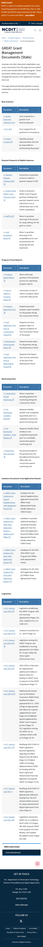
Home (4, 38)
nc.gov (8, 928)
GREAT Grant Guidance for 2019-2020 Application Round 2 (9, 556)
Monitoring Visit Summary (9, 452)
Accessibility (33, 928)
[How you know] (19, 23)
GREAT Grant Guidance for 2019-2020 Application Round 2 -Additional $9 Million (9, 528)
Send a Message (21, 904)
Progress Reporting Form (9, 308)
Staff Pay (8, 216)
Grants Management (13, 852)
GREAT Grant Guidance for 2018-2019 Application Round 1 (9, 575)
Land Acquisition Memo (7, 235)
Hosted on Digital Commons (21, 942)
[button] (33, 30)
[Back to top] (37, 864)
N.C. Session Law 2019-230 (9, 642)
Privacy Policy (31, 932)
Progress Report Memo (8, 276)
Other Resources (28, 38)
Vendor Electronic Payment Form (9, 119)
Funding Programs (14, 38)
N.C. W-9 (8, 129)
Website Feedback (19, 928)
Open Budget (21, 936)
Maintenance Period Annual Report (9, 344)
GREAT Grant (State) (11, 41)
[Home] (13, 28)
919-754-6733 (21, 898)
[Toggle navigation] (40, 30)
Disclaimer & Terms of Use (15, 932)
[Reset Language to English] (29, 23)
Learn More (29, 15)
